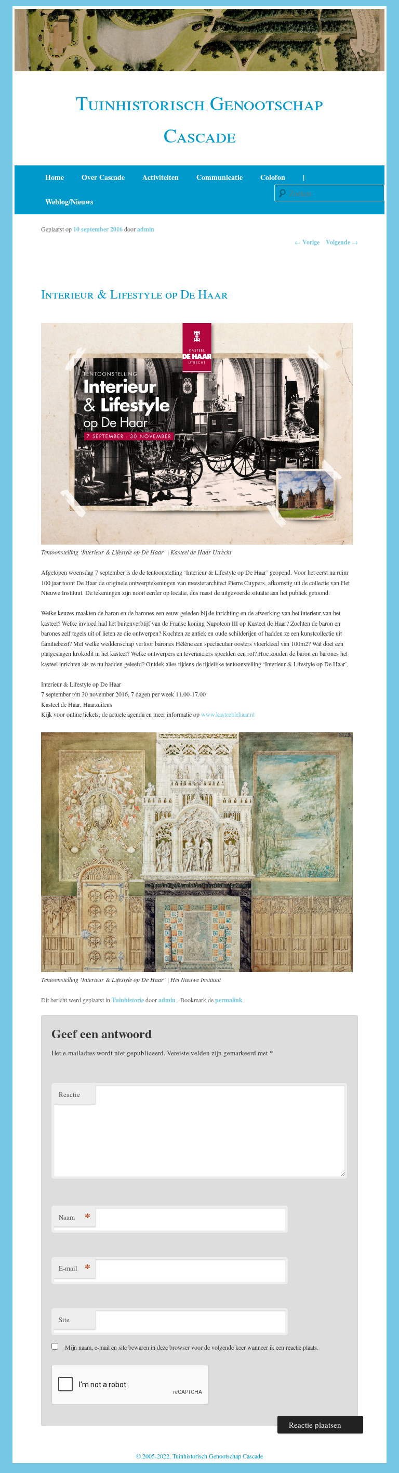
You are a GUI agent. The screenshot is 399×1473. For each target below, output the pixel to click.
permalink (229, 1000)
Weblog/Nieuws (69, 201)
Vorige (307, 242)
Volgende (342, 242)
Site (64, 1319)
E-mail (74, 1267)
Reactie (69, 1094)
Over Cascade (103, 177)
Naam (74, 1216)
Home (54, 177)
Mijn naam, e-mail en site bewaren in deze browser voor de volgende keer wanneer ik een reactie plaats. (191, 1347)
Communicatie (219, 177)
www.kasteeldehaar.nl (228, 714)
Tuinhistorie (128, 1000)
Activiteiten (160, 177)
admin (145, 229)
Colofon (272, 177)
